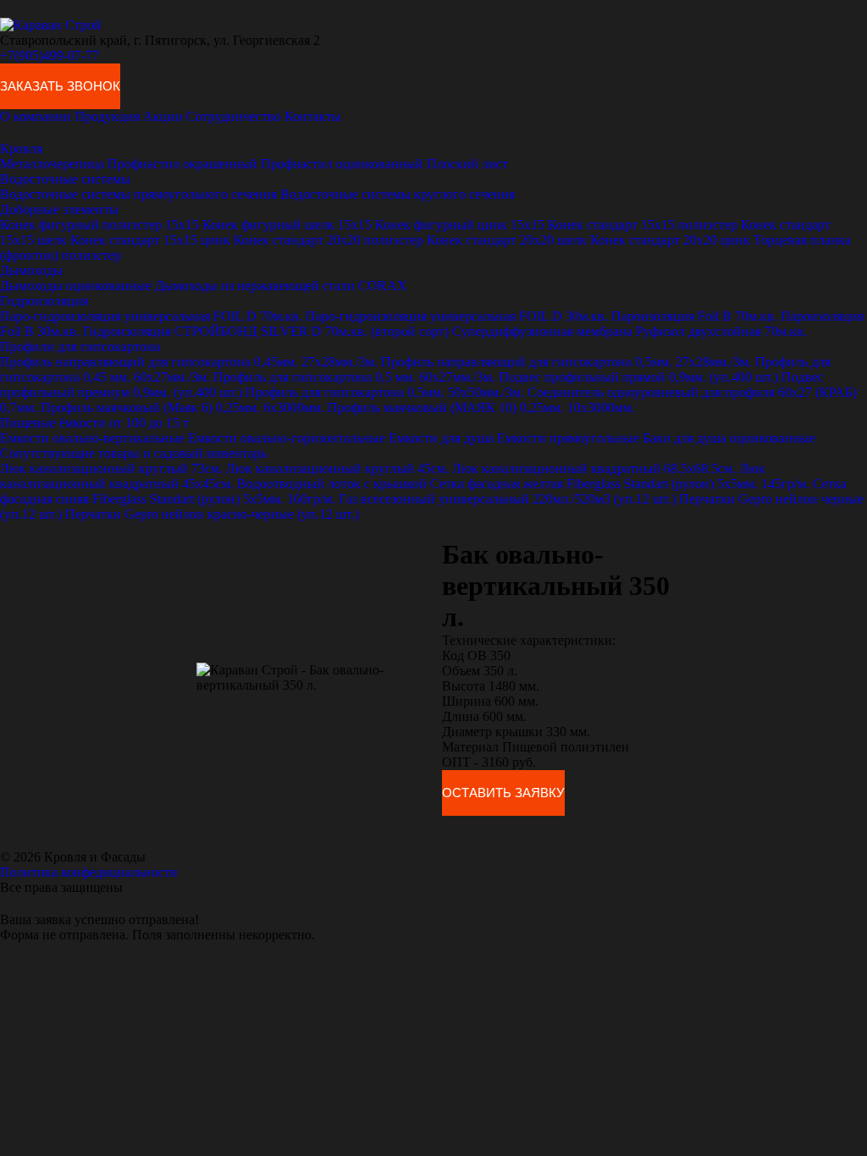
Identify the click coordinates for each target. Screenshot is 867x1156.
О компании (35, 116)
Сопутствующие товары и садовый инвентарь (133, 453)
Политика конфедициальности (89, 872)
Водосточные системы (65, 179)
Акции (163, 116)
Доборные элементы (59, 209)
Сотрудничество (233, 116)
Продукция (107, 116)
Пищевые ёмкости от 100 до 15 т (94, 423)
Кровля (21, 148)
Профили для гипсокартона (80, 346)
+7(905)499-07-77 (49, 55)
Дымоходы (31, 270)
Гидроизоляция (44, 301)
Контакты (312, 116)
